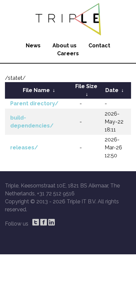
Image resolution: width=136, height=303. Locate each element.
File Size (86, 86)
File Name (36, 90)
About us (64, 45)
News (33, 45)
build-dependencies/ (31, 122)
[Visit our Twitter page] (35, 222)
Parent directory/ (34, 103)
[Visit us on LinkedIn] (51, 222)
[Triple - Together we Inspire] (68, 18)
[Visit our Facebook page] (43, 222)
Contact (99, 45)
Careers (68, 53)
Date (112, 90)
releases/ (24, 147)
